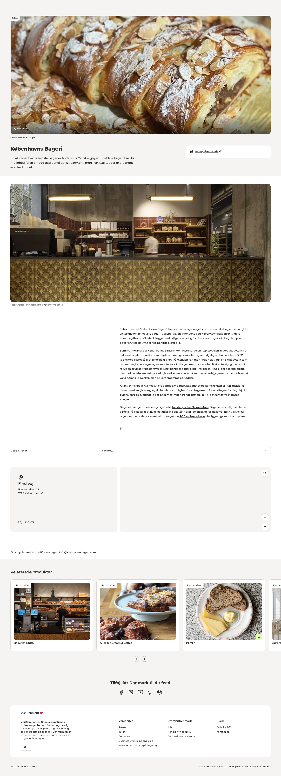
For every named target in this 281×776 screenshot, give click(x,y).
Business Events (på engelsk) (136, 740)
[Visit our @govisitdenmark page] (150, 692)
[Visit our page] (131, 692)
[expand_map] (264, 473)
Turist (122, 731)
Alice (134, 342)
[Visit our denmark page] (121, 692)
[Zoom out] (265, 526)
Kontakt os (222, 731)
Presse (123, 727)
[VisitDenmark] (32, 713)
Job (169, 727)
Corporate (124, 736)
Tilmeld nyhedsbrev (179, 731)
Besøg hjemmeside (206, 151)
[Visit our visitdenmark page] (140, 692)
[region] (195, 499)
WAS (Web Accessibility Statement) (250, 766)
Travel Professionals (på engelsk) (138, 745)
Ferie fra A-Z (223, 727)
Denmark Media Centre (181, 736)
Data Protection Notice (212, 766)
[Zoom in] (265, 517)
